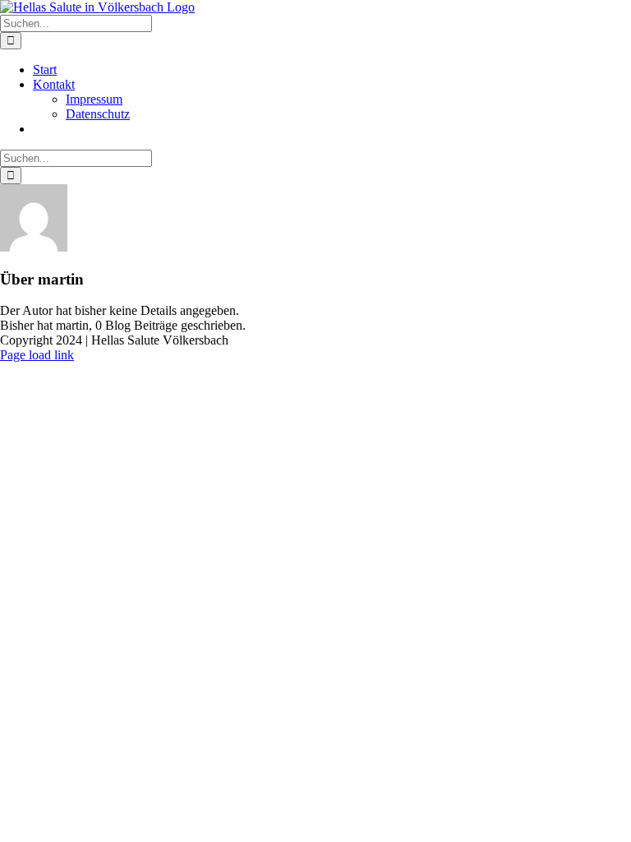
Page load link (37, 355)
